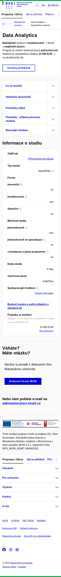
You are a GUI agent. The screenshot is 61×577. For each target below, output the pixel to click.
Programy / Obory (12, 14)
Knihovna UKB (9, 528)
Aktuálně (7, 468)
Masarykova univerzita (21, 563)
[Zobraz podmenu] (53, 468)
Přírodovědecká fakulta (40, 159)
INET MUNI (28, 520)
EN (43, 5)
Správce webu (9, 566)
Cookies (22, 566)
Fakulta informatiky (44, 293)
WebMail (41, 520)
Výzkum (7, 487)
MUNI (5, 520)
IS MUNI (15, 520)
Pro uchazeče (10, 477)
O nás (5, 506)
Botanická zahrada (11, 536)
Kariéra (6, 496)
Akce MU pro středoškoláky (37, 536)
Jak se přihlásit (34, 14)
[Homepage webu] (17, 5)
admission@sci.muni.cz (21, 403)
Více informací (46, 331)
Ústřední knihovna (29, 528)
